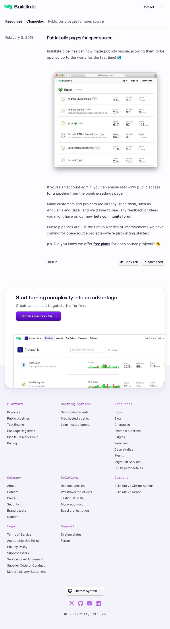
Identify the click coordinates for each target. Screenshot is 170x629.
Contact (148, 7)
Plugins (119, 437)
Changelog (35, 21)
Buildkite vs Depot (127, 492)
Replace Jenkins (73, 486)
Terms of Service (19, 534)
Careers (12, 492)
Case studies (123, 449)
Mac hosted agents (75, 418)
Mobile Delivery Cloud (23, 437)
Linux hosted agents (75, 424)
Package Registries (21, 431)
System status (71, 534)
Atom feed (155, 262)
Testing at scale (72, 498)
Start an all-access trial (36, 316)
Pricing (12, 443)
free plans (101, 244)
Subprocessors (18, 553)
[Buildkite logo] (20, 7)
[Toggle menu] (162, 7)
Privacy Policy (17, 547)
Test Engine (15, 424)
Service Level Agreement (25, 559)
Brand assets (16, 510)
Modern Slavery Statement (26, 571)
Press (11, 498)
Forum (65, 540)
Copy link (131, 262)
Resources (13, 21)
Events (119, 455)
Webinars (121, 443)
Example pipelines (127, 431)
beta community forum (113, 216)
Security (13, 504)
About (11, 486)
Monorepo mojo (72, 504)
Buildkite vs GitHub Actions (133, 486)
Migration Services (127, 462)
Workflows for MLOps (76, 492)
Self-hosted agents (75, 412)
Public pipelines (18, 418)
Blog (117, 418)
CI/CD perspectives (128, 468)
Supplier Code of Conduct (26, 565)
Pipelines (13, 412)
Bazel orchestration (75, 510)
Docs (118, 412)
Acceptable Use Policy (23, 540)
